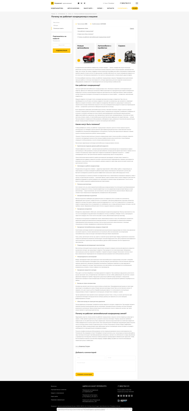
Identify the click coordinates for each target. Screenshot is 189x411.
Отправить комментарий (84, 374)
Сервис (99, 8)
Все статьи (56, 22)
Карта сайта (54, 396)
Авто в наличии (73, 8)
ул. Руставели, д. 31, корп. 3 (89, 395)
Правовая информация (57, 399)
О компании (122, 8)
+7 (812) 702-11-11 (125, 3)
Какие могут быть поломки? (85, 34)
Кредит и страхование (57, 393)
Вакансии (54, 386)
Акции (134, 8)
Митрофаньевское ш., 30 (91, 400)
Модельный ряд (57, 8)
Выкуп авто (88, 8)
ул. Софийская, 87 (90, 390)
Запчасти (110, 8)
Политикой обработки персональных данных (94, 409)
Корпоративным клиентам (58, 389)
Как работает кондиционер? (85, 31)
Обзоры (55, 25)
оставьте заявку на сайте (109, 338)
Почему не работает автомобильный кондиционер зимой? (94, 37)
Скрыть (132, 28)
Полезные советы (58, 28)
